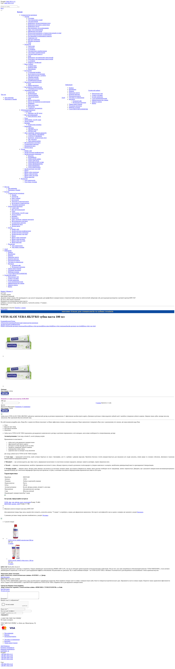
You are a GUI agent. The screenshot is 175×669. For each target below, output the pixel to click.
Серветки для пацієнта (35, 108)
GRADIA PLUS (33, 129)
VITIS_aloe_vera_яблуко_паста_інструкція (17, 502)
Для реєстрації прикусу (35, 54)
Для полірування (33, 97)
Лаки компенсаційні (34, 141)
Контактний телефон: (7, 611)
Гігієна (23, 149)
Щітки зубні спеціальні (31, 172)
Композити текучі (33, 26)
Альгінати (31, 47)
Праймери (31, 103)
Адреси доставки (97, 95)
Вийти (94, 103)
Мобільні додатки (74, 107)
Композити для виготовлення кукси (39, 23)
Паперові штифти (33, 79)
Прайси (71, 88)
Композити (27, 126)
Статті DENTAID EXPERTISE (78, 109)
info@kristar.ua (5, 646)
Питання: (4, 598)
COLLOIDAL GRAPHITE (36, 134)
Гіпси (26, 118)
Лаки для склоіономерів (35, 29)
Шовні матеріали (33, 85)
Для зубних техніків (30, 182)
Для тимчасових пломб (35, 20)
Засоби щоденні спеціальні (32, 154)
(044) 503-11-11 (10, 1)
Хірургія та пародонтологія (32, 82)
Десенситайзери (33, 95)
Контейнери (32, 69)
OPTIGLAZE (32, 131)
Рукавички (31, 106)
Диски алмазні (28, 121)
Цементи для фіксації (34, 62)
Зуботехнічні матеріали (28, 110)
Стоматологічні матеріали (29, 15)
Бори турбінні (28, 64)
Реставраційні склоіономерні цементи (40, 36)
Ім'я (2, 577)
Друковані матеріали (75, 106)
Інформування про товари (100, 100)
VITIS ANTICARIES (34, 159)
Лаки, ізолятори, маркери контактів (35, 133)
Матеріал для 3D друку (35, 113)
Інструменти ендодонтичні (36, 74)
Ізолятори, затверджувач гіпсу (37, 138)
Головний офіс (77, 101)
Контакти (72, 99)
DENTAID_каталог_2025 (12, 504)
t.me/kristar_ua (5, 651)
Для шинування (33, 21)
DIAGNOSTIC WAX (34, 116)
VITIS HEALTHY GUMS (36, 162)
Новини (71, 91)
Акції (63, 97)
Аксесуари (31, 46)
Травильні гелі (32, 38)
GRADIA (31, 128)
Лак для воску (32, 139)
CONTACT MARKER (35, 136)
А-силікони (31, 49)
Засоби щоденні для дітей (32, 169)
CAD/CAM (27, 111)
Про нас (3, 94)
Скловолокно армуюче (31, 144)
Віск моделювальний (31, 115)
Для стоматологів (29, 180)
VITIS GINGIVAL (33, 160)
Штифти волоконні (34, 41)
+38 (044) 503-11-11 (7, 654)
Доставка (45, 515)
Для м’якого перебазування (36, 52)
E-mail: (3, 613)
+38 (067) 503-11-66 (7, 656)
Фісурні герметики (34, 39)
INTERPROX (32, 157)
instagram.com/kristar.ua (7, 649)
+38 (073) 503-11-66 (7, 659)
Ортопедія (27, 44)
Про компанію (9, 97)
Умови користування (75, 104)
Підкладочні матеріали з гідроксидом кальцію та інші (44, 33)
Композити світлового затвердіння (39, 25)
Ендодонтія (28, 70)
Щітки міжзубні (29, 177)
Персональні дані (97, 93)
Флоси (26, 170)
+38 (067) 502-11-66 (7, 665)
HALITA (31, 156)
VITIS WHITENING (34, 167)
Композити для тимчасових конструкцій (40, 57)
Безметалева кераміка (34, 124)
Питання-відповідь (75, 96)
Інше (29, 43)
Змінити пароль (97, 101)
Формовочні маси (29, 146)
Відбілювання (32, 93)
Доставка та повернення (76, 97)
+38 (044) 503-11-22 (7, 664)
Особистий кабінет (94, 90)
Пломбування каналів (35, 80)
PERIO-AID (28, 151)
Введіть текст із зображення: (10, 600)
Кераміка (27, 123)
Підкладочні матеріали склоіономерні (39, 34)
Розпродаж (24, 178)
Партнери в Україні (11, 99)
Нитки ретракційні (34, 100)
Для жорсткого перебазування (37, 51)
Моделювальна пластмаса (32, 142)
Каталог (20, 12)
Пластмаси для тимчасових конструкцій (40, 59)
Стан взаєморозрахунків (99, 98)
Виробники (72, 89)
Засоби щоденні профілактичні (34, 152)
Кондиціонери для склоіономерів (38, 28)
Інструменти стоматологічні (33, 87)
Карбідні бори (32, 67)
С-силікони (31, 61)
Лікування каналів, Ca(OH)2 (37, 75)
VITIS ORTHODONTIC (35, 164)
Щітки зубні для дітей (31, 175)
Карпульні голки (33, 105)
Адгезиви (31, 18)
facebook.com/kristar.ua (7, 647)
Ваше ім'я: (4, 609)
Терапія (26, 16)
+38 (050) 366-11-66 (7, 657)
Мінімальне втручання (35, 31)
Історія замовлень (97, 97)
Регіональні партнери (79, 102)
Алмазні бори (32, 65)
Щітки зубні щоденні (31, 174)
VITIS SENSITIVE (34, 165)
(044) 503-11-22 (9, 3)
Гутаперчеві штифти (34, 72)
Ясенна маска (28, 147)
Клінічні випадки (74, 94)
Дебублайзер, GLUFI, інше (32, 120)
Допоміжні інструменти (35, 88)
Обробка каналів (33, 77)
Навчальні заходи (74, 92)
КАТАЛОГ (4, 309)
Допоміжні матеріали (31, 90)
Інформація (68, 84)
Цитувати (6, 577)
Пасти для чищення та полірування (39, 101)
